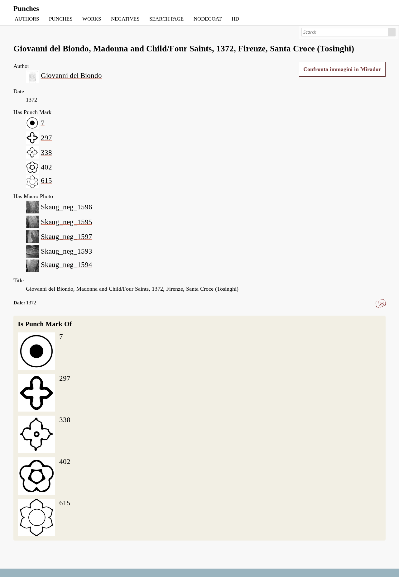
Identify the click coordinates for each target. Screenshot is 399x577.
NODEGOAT (208, 19)
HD (235, 19)
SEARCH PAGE (166, 19)
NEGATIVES (125, 19)
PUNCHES (60, 19)
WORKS (91, 19)
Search (392, 32)
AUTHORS (27, 19)
